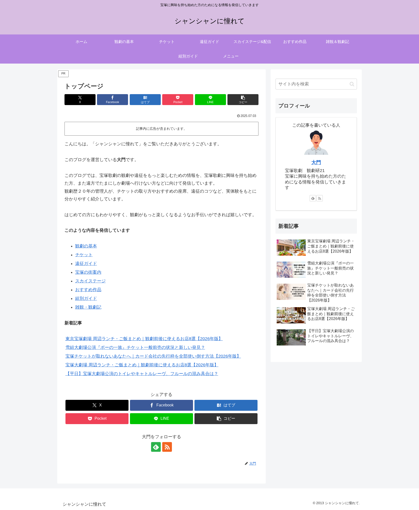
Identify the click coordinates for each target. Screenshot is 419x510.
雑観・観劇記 (88, 307)
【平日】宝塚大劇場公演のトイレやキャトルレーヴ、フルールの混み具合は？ (141, 373)
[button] (242, 99)
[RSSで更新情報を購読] (167, 447)
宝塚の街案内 (88, 272)
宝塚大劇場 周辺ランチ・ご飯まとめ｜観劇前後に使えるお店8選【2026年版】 (141, 364)
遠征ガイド (86, 263)
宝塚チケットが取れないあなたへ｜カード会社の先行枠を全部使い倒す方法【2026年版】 (153, 356)
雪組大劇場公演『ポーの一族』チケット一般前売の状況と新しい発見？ (135, 347)
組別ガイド (86, 298)
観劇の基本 (86, 246)
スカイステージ (90, 281)
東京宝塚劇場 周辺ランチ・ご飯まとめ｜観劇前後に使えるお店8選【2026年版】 (144, 338)
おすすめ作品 (88, 289)
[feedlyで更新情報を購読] (156, 447)
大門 (316, 162)
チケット (84, 254)
